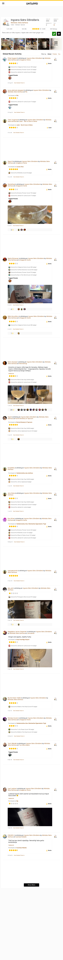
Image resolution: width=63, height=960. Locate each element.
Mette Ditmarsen (13, 258)
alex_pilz (10, 588)
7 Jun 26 (10, 405)
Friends (55, 54)
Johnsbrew (30, 633)
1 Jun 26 (10, 511)
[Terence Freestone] (43, 410)
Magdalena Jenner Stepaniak (17, 631)
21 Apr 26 (10, 580)
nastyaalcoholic (13, 570)
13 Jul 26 (10, 176)
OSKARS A (11, 835)
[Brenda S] (34, 410)
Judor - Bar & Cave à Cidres (28, 121)
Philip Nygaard (12, 58)
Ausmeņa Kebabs (20, 837)
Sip (17, 801)
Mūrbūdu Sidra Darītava (19, 23)
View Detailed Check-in (19, 82)
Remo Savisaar (12, 362)
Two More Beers (24, 745)
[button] (42, 786)
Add (59, 34)
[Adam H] (22, 410)
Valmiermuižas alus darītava (24, 473)
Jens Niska (11, 493)
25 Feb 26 (10, 855)
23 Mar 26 (10, 736)
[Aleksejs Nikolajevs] (19, 333)
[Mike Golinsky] (25, 410)
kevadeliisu (11, 468)
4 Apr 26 (10, 620)
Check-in (54, 34)
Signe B (10, 161)
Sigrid (9, 417)
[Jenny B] (40, 410)
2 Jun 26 (10, 485)
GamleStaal (11, 184)
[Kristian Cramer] (19, 230)
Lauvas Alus (20, 166)
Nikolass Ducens (13, 718)
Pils (26, 92)
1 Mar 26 (10, 827)
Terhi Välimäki (12, 743)
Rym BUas (11, 518)
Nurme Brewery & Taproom (24, 418)
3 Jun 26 (10, 435)
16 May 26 (10, 541)
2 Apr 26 (10, 669)
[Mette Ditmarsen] (25, 230)
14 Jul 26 (10, 132)
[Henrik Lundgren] (19, 624)
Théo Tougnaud (13, 120)
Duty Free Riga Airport (22, 639)
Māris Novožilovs (13, 316)
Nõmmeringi (23, 363)
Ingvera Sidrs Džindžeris (34, 58)
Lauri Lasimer (12, 788)
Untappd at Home (25, 60)
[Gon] (46, 410)
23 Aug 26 (10, 82)
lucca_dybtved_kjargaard (16, 90)
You (59, 54)
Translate (11, 373)
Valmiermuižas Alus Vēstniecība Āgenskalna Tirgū (31, 524)
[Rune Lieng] (37, 410)
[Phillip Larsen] (22, 230)
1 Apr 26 (10, 710)
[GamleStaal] (19, 309)
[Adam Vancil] (19, 410)
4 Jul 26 (9, 329)
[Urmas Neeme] (28, 410)
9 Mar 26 (10, 759)
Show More (31, 885)
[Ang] (31, 410)
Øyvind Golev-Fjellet (14, 698)
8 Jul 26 (9, 225)
